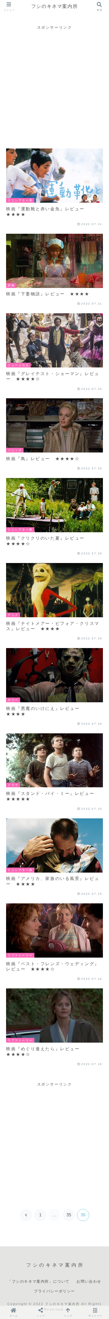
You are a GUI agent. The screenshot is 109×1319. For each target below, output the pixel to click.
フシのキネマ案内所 (54, 6)
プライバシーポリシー (54, 1291)
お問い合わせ (88, 1281)
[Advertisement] (54, 85)
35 (68, 1215)
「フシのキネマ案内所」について (39, 1281)
